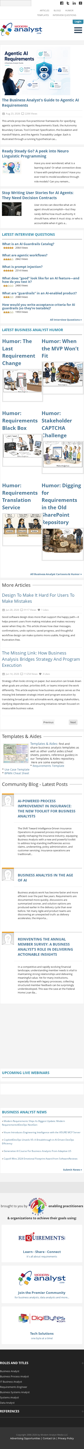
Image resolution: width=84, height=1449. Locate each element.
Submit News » (72, 1169)
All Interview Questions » (66, 319)
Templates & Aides (43, 744)
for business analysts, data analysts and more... (42, 1297)
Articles (44, 10)
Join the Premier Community (41, 1292)
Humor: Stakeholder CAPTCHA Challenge (57, 424)
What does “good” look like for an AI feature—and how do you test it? (40, 280)
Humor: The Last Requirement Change (18, 352)
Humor (69, 10)
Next (73, 722)
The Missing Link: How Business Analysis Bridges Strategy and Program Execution (41, 659)
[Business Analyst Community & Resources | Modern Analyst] (21, 29)
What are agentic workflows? (24, 255)
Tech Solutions (42, 1333)
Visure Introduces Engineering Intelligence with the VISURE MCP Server (42, 1132)
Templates (43, 15)
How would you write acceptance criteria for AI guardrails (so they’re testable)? (38, 307)
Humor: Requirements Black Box (20, 420)
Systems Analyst (9, 1397)
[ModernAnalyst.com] (41, 1277)
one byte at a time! (42, 1338)
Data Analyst (7, 1402)
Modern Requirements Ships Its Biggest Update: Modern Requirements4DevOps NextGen (33, 1122)
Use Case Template (16, 769)
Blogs (57, 10)
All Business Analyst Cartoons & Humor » (56, 574)
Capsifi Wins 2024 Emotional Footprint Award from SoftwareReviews (41, 1158)
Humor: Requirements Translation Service (20, 496)
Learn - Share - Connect (42, 1251)
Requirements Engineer (13, 1387)
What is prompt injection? (22, 267)
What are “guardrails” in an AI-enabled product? (39, 293)
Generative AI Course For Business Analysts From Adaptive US (37, 1151)
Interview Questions (64, 15)
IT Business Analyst (11, 1381)
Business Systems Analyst (15, 1392)
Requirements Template (48, 766)
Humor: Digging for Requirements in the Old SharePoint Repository (61, 504)
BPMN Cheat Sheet (16, 773)
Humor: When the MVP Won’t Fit (60, 348)
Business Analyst (9, 1371)
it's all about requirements (42, 1256)
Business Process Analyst (14, 1376)
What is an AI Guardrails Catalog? (28, 244)
